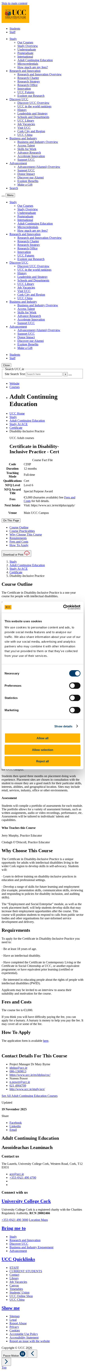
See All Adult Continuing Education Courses (30, 1095)
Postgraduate (25, 53)
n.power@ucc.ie (19, 1082)
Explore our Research (30, 95)
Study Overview (27, 46)
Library (14, 1278)
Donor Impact (26, 174)
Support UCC (26, 159)
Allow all (42, 738)
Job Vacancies (26, 124)
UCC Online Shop (21, 1296)
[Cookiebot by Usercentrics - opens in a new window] (63, 607)
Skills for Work (26, 149)
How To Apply (18, 545)
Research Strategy (28, 81)
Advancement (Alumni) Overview (38, 166)
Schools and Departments (33, 117)
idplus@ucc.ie (18, 1067)
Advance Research (29, 152)
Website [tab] (14, 383)
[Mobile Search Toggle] (3, 196)
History (22, 110)
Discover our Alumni (30, 177)
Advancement (18, 1251)
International (25, 56)
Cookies (14, 1330)
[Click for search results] (70, 375)
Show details (63, 726)
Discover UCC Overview (33, 102)
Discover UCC (18, 1243)
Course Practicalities (22, 531)
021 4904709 (17, 1085)
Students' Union (19, 1292)
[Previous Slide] (32, 1354)
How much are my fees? (32, 67)
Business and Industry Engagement (31, 1247)
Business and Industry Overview (37, 142)
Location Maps (38, 1219)
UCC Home (17, 413)
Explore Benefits (27, 181)
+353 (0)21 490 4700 (22, 1177)
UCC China (24, 134)
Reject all (42, 761)
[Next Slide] (6, 1362)
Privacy (14, 1327)
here (45, 1040)
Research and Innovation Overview (39, 74)
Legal (13, 1319)
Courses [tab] (14, 387)
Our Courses (25, 42)
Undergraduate (26, 49)
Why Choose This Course (25, 534)
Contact (14, 1274)
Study (13, 417)
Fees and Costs (18, 541)
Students (14, 28)
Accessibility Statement (24, 1337)
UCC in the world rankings (34, 106)
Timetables (16, 1289)
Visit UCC (24, 127)
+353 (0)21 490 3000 (15, 1219)
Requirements (18, 538)
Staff (12, 32)
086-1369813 (17, 1071)
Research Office (27, 85)
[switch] (74, 686)
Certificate (15, 427)
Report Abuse (18, 1323)
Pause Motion (11, 1355)
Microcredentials (27, 63)
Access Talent (26, 145)
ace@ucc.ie (16, 1174)
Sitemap (14, 1316)
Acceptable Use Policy (23, 1334)
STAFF (14, 1267)
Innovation (24, 88)
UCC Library (25, 120)
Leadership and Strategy (32, 113)
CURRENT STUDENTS (25, 1271)
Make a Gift (24, 184)
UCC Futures (25, 92)
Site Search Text (15, 374)
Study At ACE (18, 424)
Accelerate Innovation (31, 156)
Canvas (14, 1285)
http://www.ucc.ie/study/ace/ (27, 1089)
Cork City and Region (31, 131)
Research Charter (28, 78)
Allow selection (42, 749)
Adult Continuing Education (35, 60)
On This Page (11, 520)
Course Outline (18, 527)
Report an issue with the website (29, 1341)
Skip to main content (14, 3)
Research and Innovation (25, 1240)
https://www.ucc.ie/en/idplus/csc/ (29, 1075)
